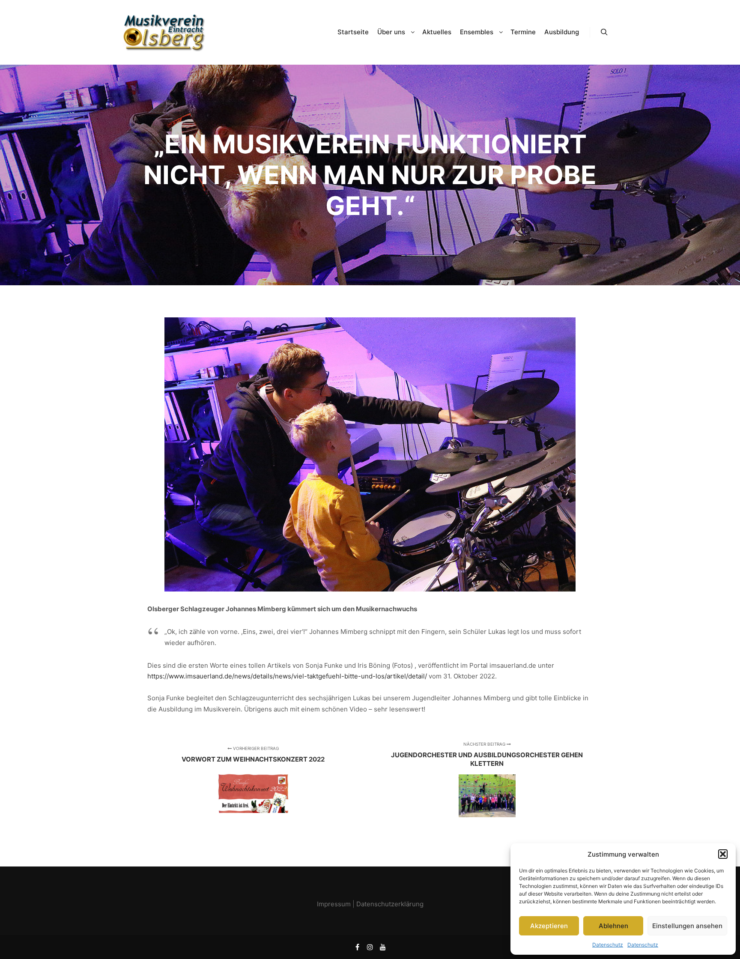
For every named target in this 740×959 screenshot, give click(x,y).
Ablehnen (613, 926)
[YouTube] (382, 947)
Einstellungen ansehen (687, 926)
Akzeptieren (549, 926)
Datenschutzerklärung (390, 904)
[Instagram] (370, 947)
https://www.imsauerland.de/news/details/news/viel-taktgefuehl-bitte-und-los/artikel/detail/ (287, 676)
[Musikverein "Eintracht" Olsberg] (164, 32)
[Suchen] (604, 32)
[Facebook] (357, 947)
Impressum (334, 904)
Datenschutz (607, 944)
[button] (723, 854)
